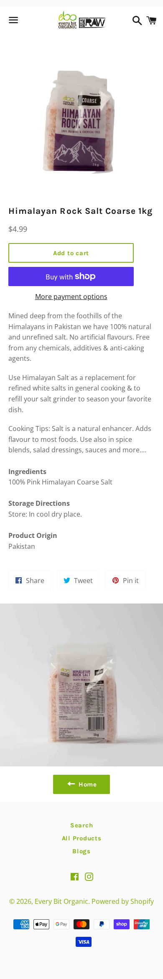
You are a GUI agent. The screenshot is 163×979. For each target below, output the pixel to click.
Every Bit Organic (61, 901)
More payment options (71, 296)
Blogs (81, 851)
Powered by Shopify (123, 901)
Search (81, 825)
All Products (82, 838)
